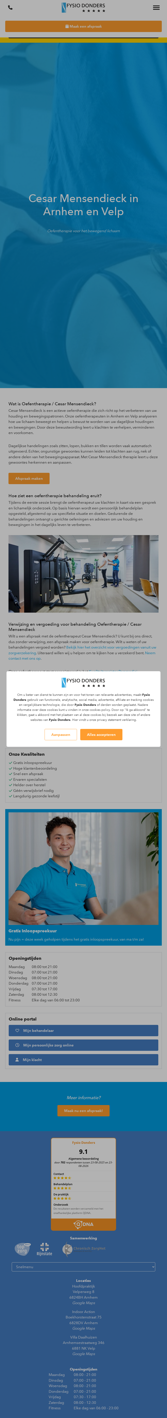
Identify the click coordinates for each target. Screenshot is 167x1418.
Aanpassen (60, 734)
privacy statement (109, 720)
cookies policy (100, 710)
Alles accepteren (101, 734)
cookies (148, 700)
